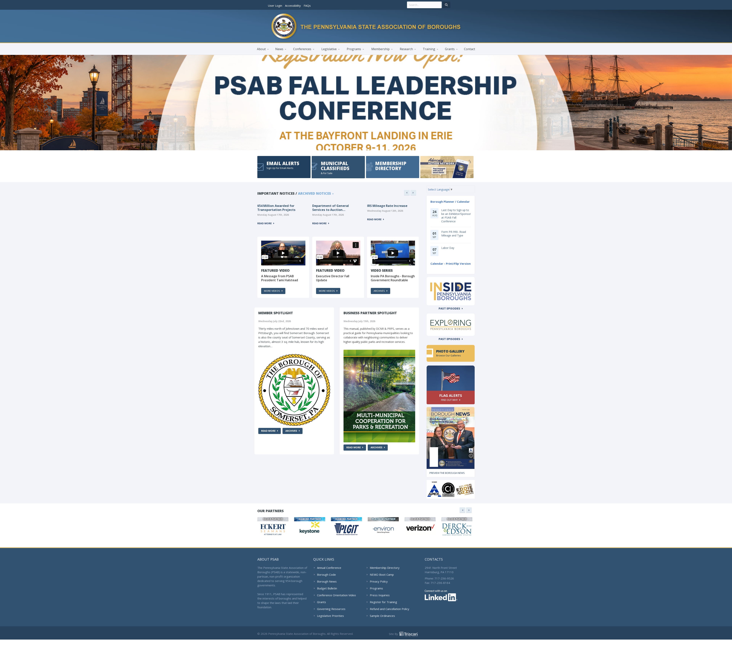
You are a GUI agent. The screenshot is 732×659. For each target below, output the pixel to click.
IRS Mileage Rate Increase (332, 206)
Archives (379, 291)
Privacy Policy (379, 581)
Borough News (327, 581)
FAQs (307, 5)
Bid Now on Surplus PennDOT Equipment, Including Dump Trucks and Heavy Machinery (390, 208)
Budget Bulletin (327, 588)
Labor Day (447, 248)
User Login (275, 5)
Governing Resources (331, 609)
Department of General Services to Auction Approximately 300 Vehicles (278, 208)
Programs (376, 588)
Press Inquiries (380, 595)
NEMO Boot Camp (382, 574)
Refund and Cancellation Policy (389, 609)
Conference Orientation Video (336, 595)
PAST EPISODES (449, 308)
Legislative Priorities (330, 616)
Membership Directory (385, 568)
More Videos (272, 291)
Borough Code (326, 574)
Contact (469, 49)
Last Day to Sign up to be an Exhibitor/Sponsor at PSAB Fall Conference (456, 215)
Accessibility (293, 5)
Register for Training (383, 602)
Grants (321, 602)
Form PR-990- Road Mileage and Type (453, 233)
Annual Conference (329, 568)
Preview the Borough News (447, 473)
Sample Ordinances (382, 616)
